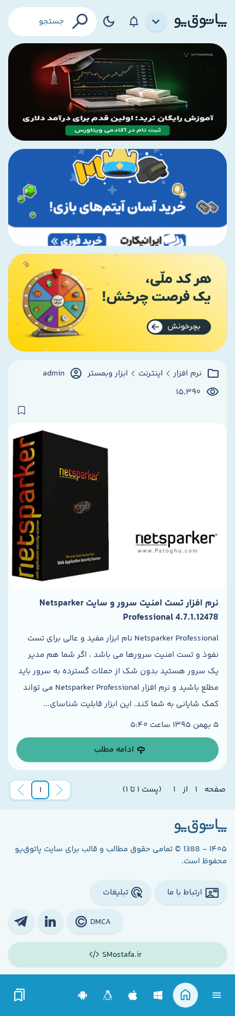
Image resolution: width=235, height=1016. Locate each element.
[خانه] (185, 995)
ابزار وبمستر (107, 374)
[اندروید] (82, 995)
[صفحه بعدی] (20, 790)
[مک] (133, 995)
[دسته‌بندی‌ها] (156, 21)
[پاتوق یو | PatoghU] (200, 21)
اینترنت (150, 374)
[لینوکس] (108, 995)
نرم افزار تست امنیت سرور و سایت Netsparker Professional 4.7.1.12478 (129, 610)
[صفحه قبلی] (59, 790)
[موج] (117, 92)
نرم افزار (187, 374)
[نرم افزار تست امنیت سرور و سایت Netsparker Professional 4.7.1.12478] (117, 505)
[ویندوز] (158, 995)
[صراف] (117, 302)
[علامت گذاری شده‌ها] (19, 995)
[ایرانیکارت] (117, 197)
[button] (40, 790)
